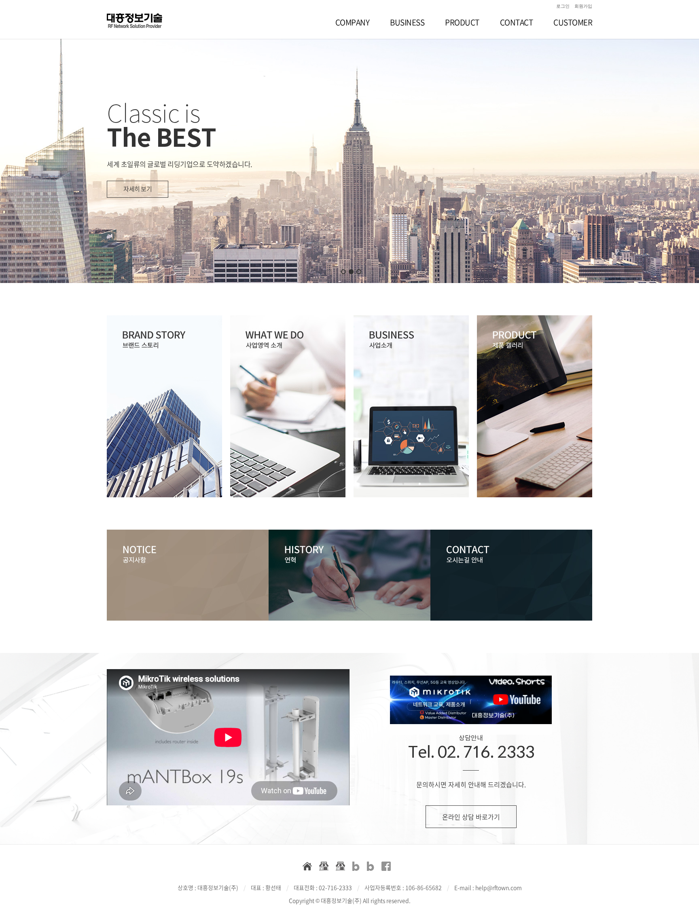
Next (673, 141)
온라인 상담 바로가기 (471, 817)
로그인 (563, 6)
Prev (26, 141)
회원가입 (583, 6)
